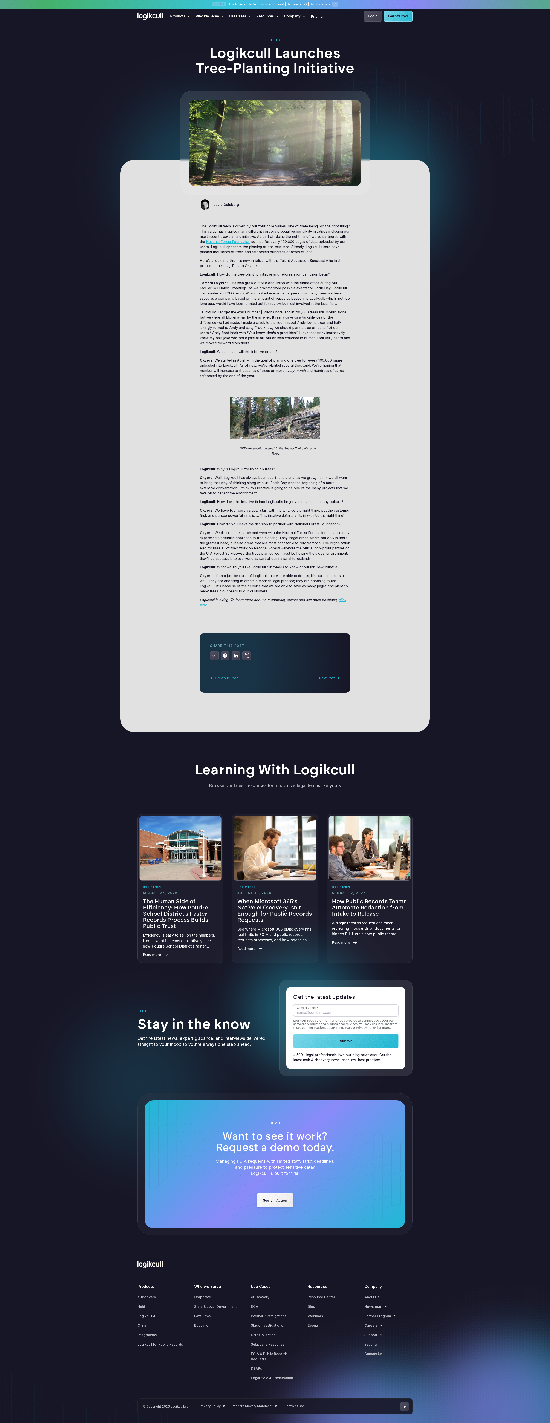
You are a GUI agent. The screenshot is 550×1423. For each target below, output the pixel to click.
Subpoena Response (267, 1344)
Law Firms (202, 1316)
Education (202, 1325)
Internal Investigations (268, 1316)
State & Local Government (215, 1306)
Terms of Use (295, 1406)
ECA (254, 1306)
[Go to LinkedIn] (404, 1406)
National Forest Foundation (228, 241)
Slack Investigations (267, 1325)
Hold (141, 1306)
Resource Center (321, 1297)
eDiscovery (147, 1297)
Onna (142, 1325)
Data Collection (263, 1335)
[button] (180, 16)
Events (313, 1325)
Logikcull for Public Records (160, 1344)
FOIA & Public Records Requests (269, 1356)
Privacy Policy (366, 1028)
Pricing (317, 16)
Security (371, 1344)
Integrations (147, 1335)
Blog (311, 1306)
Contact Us (373, 1354)
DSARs (256, 1368)
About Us (371, 1297)
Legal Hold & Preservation (272, 1378)
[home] (150, 16)
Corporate (202, 1297)
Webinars (315, 1316)
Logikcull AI (147, 1316)
